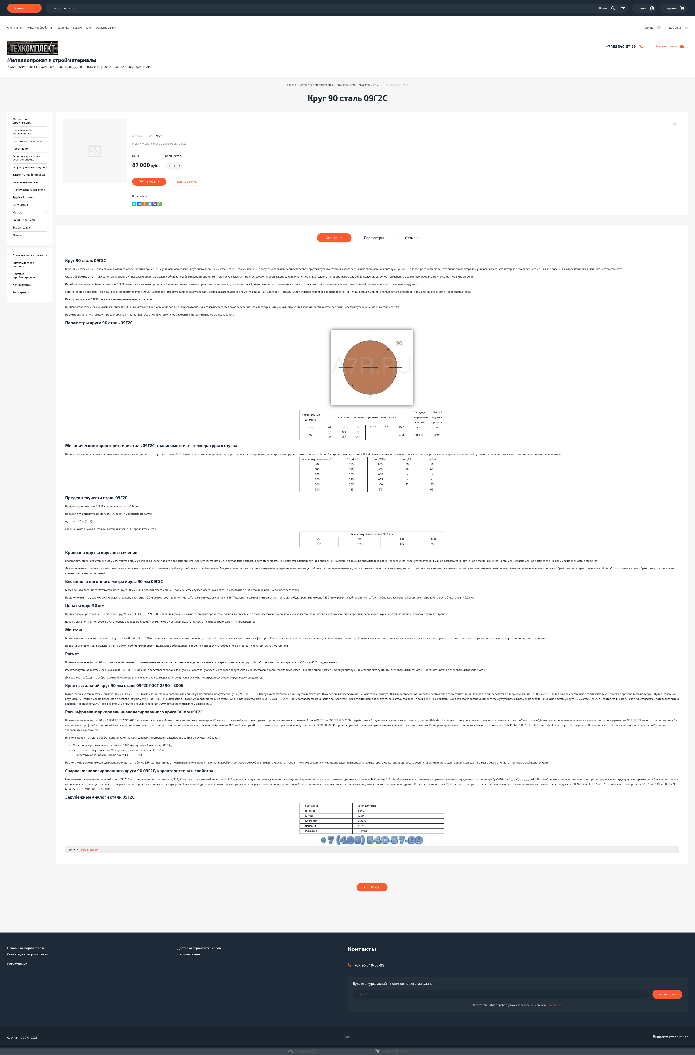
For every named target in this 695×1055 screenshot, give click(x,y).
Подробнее (554, 1005)
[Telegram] (149, 204)
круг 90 (93, 849)
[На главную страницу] (128, 48)
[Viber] (154, 204)
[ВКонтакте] (139, 204)
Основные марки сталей (26, 948)
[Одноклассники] (144, 204)
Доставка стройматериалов (199, 948)
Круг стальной (346, 84)
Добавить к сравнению (675, 123)
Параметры (374, 238)
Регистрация (17, 964)
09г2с (84, 849)
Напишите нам (666, 46)
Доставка (675, 27)
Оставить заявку (106, 27)
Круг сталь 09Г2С (369, 84)
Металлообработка (39, 27)
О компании (15, 27)
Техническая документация (74, 27)
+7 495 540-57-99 (621, 46)
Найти (603, 8)
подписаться (667, 994)
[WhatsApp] (159, 204)
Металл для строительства (316, 84)
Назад (375, 887)
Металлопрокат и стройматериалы (51, 60)
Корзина (671, 8)
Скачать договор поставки (27, 954)
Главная (291, 84)
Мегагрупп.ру (680, 1036)
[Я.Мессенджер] (134, 204)
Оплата (649, 27)
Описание (334, 238)
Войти (642, 8)
